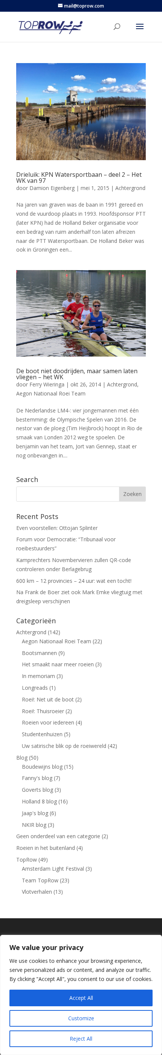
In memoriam (38, 676)
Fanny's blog (37, 778)
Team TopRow (40, 880)
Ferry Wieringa (46, 384)
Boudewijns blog (42, 766)
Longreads (35, 687)
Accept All (81, 997)
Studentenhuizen (42, 734)
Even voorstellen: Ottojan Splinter (57, 527)
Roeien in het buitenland (45, 847)
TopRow (26, 859)
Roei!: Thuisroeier (43, 711)
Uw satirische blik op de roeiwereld (64, 745)
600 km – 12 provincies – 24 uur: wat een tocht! (73, 580)
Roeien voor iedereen (48, 722)
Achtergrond (130, 188)
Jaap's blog (35, 813)
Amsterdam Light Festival (53, 868)
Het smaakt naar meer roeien (58, 664)
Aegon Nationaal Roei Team (51, 393)
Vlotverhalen (37, 891)
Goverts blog (37, 789)
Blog (22, 757)
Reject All (81, 1038)
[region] (81, 995)
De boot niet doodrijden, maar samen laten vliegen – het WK (77, 374)
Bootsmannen (39, 652)
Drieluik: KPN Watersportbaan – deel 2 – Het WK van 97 (79, 177)
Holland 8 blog (39, 801)
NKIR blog (34, 824)
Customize (81, 1018)
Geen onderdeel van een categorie (58, 836)
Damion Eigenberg (52, 188)
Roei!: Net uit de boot (48, 699)
